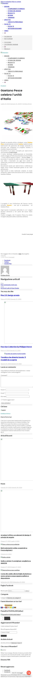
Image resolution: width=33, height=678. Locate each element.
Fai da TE (11, 26)
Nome (3, 390)
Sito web (3, 396)
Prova (3, 484)
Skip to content (16, 1)
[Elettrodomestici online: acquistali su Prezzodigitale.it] (10, 544)
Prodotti (11, 13)
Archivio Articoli (6, 643)
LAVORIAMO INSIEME (11, 45)
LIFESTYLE (7, 20)
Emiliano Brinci (27, 104)
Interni (10, 15)
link (20, 254)
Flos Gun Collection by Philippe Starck (16, 347)
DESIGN (6, 7)
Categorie (4, 598)
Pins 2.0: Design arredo (10, 295)
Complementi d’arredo (16, 9)
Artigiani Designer (15, 29)
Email (3, 393)
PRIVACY (7, 49)
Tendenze (11, 18)
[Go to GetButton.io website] (29, 676)
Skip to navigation (6, 1)
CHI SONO (7, 42)
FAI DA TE (7, 24)
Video (6, 31)
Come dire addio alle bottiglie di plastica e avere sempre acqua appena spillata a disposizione (16, 576)
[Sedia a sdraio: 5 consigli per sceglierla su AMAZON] (5, 557)
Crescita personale (15, 22)
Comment (11, 257)
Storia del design (14, 11)
